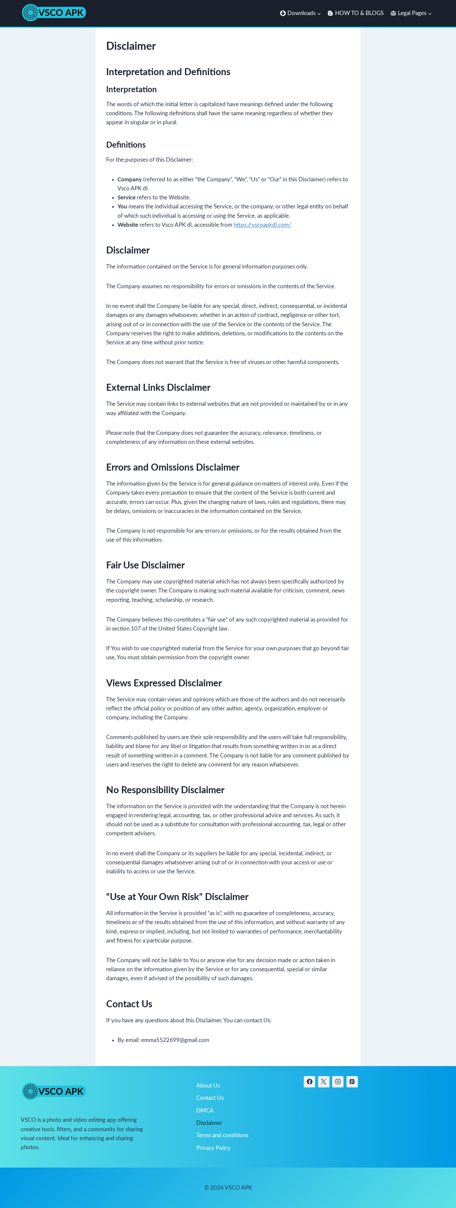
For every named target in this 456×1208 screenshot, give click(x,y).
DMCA (205, 1110)
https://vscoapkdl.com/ (262, 225)
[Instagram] (338, 1081)
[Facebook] (309, 1081)
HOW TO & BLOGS (359, 13)
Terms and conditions (222, 1135)
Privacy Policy (213, 1148)
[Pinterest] (352, 1081)
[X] (323, 1081)
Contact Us (210, 1098)
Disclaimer (209, 1123)
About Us (208, 1085)
